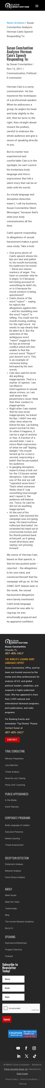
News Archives (15, 22)
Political (31, 73)
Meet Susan (10, 895)
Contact (12, 739)
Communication (16, 73)
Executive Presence (14, 832)
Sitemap (22, 1084)
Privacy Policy (12, 1079)
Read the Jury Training (15, 778)
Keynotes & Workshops (16, 943)
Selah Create (22, 1074)
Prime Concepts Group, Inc (16, 1069)
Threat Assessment (14, 845)
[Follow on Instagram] (34, 1048)
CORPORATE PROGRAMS (17, 818)
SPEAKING (10, 937)
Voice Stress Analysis (15, 877)
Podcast (9, 956)
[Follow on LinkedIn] (18, 1056)
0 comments (14, 77)
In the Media (10, 800)
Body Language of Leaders (17, 825)
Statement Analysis (14, 864)
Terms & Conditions (28, 1079)
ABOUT (8, 889)
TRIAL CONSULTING (15, 751)
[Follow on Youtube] (18, 1048)
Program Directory (13, 949)
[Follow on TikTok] (34, 1056)
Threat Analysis (12, 772)
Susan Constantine (21, 64)
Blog (7, 915)
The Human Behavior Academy (19, 921)
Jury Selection (11, 765)
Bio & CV (9, 928)
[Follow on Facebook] (26, 1048)
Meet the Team (12, 902)
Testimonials (11, 908)
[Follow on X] (26, 1056)
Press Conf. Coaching (15, 785)
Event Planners (12, 806)
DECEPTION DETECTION (17, 858)
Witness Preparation (14, 758)
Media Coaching (12, 838)
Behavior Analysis (13, 871)
